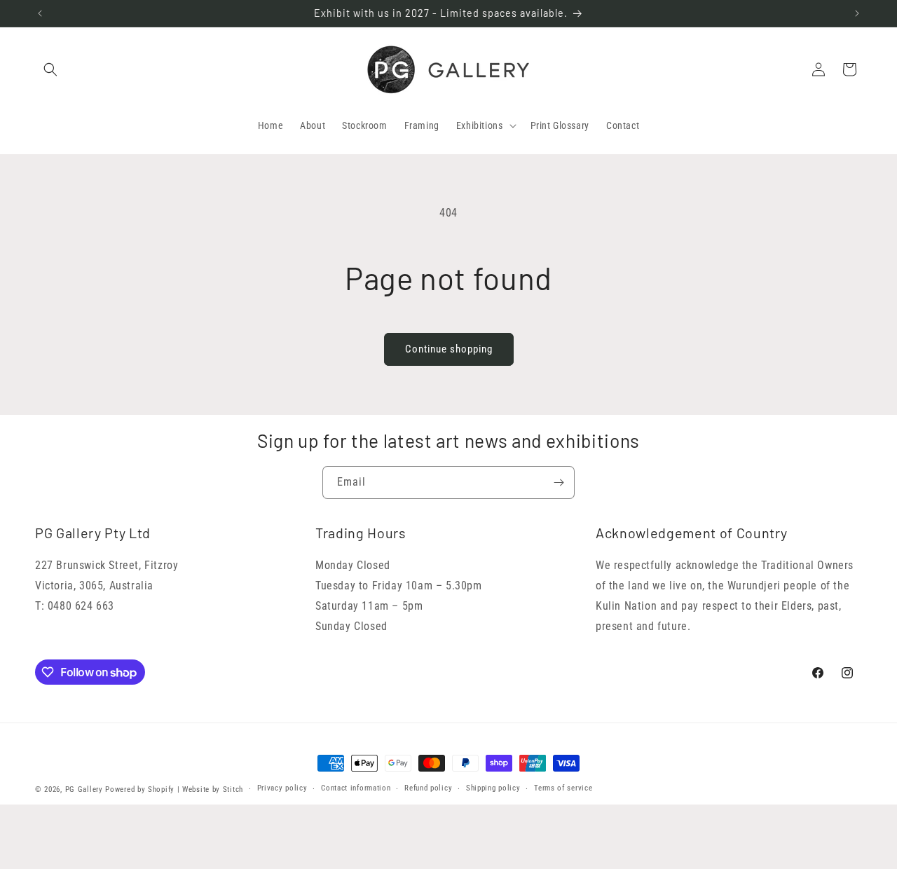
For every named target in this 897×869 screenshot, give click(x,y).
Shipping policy (493, 788)
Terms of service (563, 788)
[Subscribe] (558, 482)
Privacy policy (282, 788)
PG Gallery (84, 789)
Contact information (355, 788)
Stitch (233, 789)
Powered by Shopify (139, 789)
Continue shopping (449, 349)
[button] (50, 69)
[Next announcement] (857, 13)
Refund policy (428, 788)
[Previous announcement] (40, 13)
